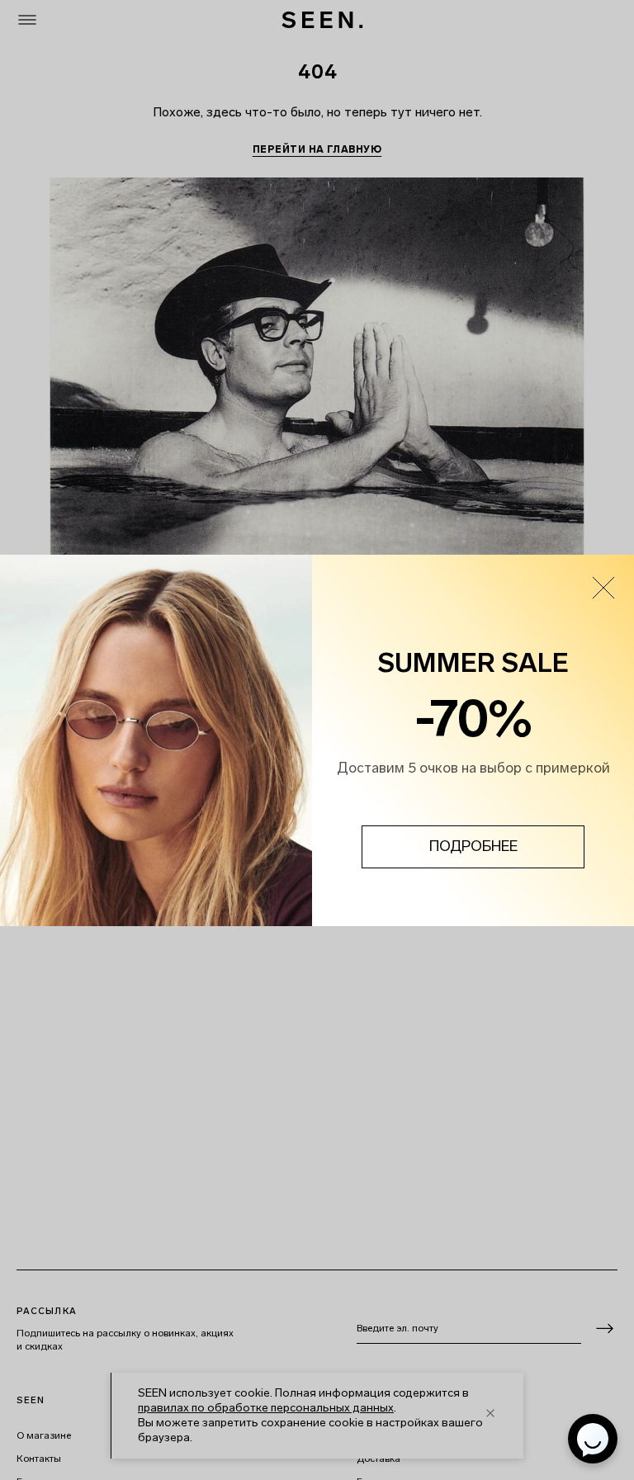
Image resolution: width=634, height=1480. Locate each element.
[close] (603, 587)
